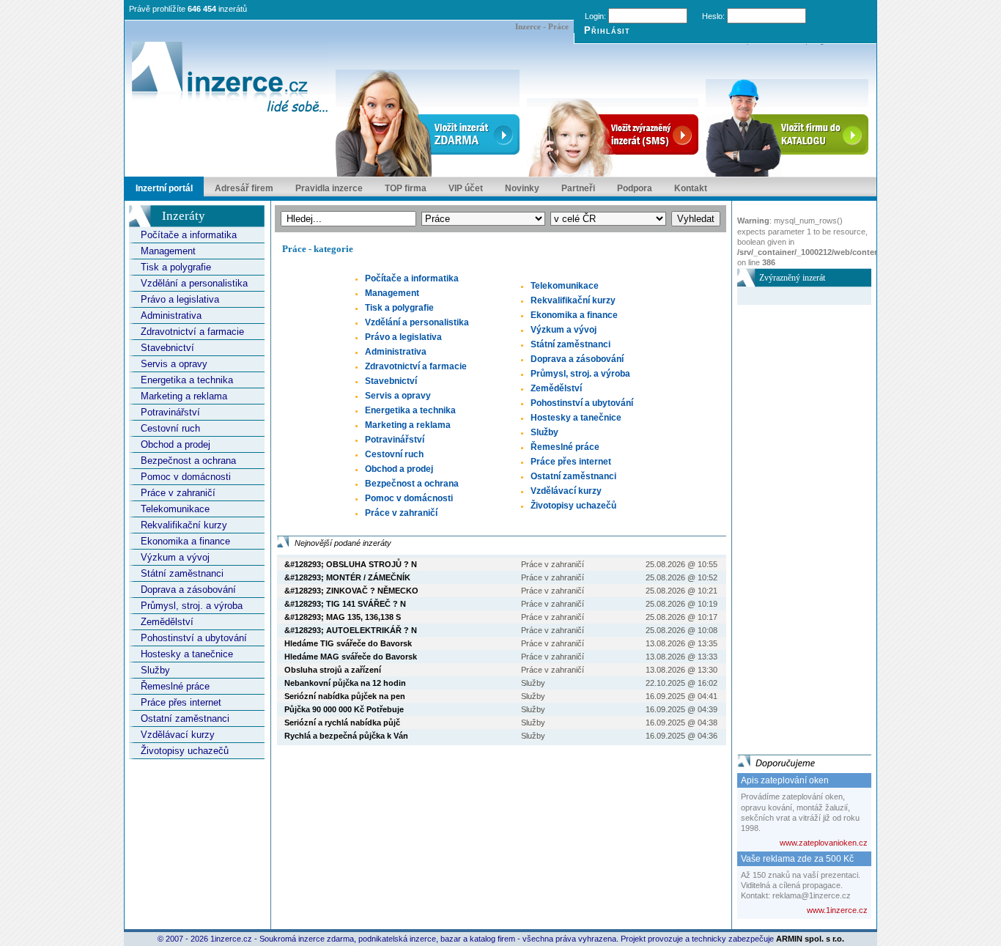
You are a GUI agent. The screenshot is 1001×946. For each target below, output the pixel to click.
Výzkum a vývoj (175, 557)
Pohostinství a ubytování (194, 637)
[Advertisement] (795, 524)
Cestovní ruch (170, 428)
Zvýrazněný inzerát (792, 278)
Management (168, 250)
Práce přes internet (181, 702)
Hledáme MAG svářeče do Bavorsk (350, 656)
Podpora (634, 188)
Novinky (522, 188)
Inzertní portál (164, 188)
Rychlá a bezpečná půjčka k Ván (346, 735)
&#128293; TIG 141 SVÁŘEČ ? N (345, 603)
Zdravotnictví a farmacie (192, 331)
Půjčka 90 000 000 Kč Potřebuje (344, 709)
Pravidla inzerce (329, 188)
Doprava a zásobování (188, 589)
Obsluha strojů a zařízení (332, 669)
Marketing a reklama (184, 396)
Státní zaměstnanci (182, 573)
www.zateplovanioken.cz (824, 842)
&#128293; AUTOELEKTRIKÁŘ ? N (350, 630)
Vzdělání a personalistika (194, 283)
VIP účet (465, 188)
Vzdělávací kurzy (178, 734)
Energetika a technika (187, 379)
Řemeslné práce (175, 686)
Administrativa (171, 315)
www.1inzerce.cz (837, 910)
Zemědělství (167, 621)
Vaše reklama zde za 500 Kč (797, 859)
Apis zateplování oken (785, 780)
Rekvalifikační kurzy (184, 525)
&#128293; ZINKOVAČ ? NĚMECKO (351, 590)
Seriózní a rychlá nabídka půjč (342, 722)
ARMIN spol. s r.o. (810, 938)
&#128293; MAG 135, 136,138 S (342, 617)
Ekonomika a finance (185, 541)
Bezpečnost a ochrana (188, 460)
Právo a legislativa (180, 299)
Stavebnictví (167, 347)
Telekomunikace (175, 508)
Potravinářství (170, 412)
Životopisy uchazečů (185, 750)
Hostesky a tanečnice (187, 653)
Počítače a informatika (189, 234)
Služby (155, 670)
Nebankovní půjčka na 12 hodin (345, 683)
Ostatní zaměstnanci (185, 718)
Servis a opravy (174, 363)
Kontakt (690, 188)
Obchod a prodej (175, 444)
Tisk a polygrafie (176, 267)
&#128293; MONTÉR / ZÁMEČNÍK (347, 577)
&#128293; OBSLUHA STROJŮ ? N (350, 564)
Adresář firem (244, 188)
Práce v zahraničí (178, 492)
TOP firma (405, 188)
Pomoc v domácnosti (186, 476)
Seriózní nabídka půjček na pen (344, 696)
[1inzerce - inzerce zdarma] (230, 78)
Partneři (578, 188)
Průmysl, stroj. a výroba (192, 605)
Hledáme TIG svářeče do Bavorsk (348, 643)
